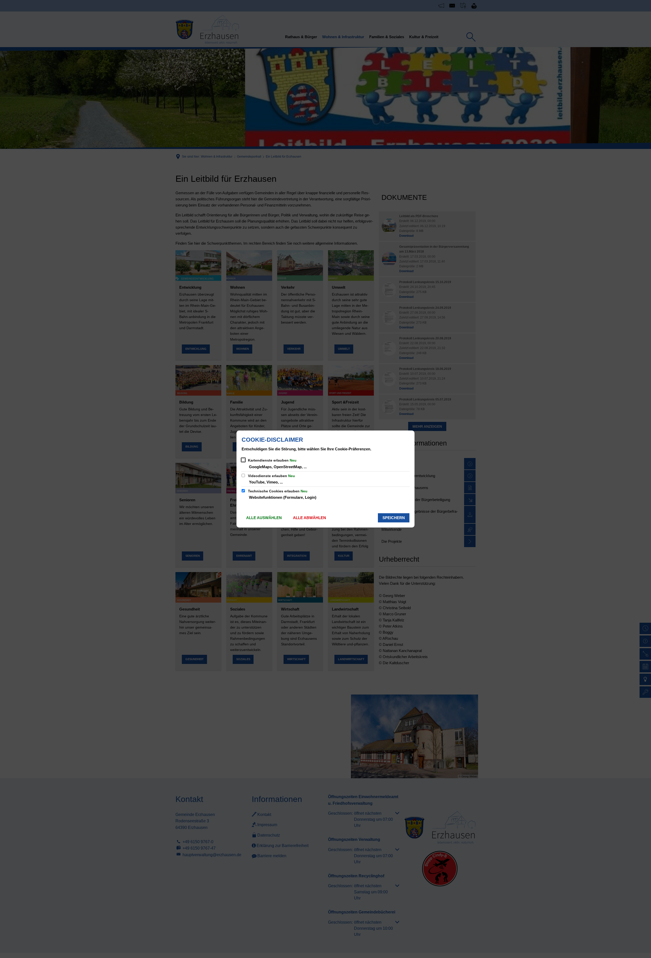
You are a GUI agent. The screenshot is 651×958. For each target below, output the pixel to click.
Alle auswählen (264, 518)
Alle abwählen (309, 518)
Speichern (393, 518)
